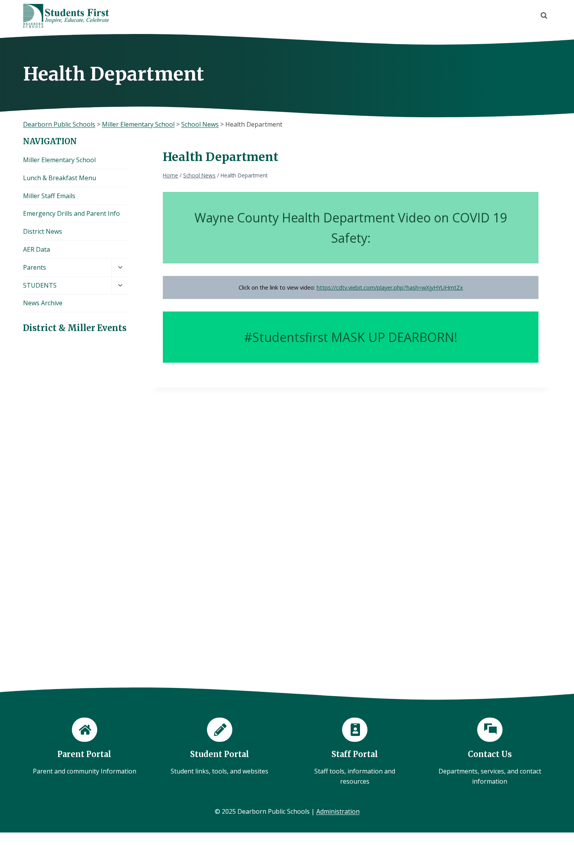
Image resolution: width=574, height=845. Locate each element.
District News (42, 231)
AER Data (36, 249)
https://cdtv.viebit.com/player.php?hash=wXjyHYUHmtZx (390, 287)
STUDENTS (40, 285)
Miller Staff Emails (49, 196)
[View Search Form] (544, 16)
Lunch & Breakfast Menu (59, 178)
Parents (34, 267)
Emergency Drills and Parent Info (71, 213)
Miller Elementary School (59, 160)
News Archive (42, 303)
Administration (338, 811)
